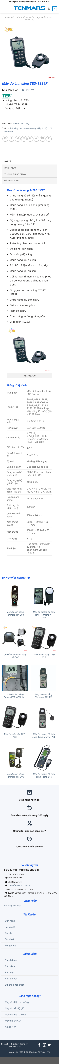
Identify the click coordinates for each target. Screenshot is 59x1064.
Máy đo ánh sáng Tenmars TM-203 (15, 613)
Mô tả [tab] (7, 161)
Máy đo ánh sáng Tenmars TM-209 (15, 775)
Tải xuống (10, 927)
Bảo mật (9, 972)
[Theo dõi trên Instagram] (44, 1045)
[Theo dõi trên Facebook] (39, 1045)
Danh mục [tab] (10, 168)
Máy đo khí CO (13, 1020)
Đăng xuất (10, 945)
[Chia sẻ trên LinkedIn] (43, 139)
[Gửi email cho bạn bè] (24, 139)
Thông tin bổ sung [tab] (15, 174)
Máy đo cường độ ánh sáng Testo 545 (44, 775)
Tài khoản (10, 939)
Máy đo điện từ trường (17, 1002)
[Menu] (4, 8)
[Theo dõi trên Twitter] (49, 1045)
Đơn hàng (10, 920)
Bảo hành (10, 966)
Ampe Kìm (10, 1027)
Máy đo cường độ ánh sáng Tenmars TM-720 (43, 735)
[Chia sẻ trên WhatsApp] (5, 139)
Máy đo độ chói (44, 128)
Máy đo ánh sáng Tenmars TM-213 (44, 695)
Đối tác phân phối (12, 905)
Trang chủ (9, 17)
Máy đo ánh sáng (21, 123)
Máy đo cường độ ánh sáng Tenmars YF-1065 (44, 615)
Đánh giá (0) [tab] (11, 180)
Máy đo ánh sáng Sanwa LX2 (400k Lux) (15, 695)
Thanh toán (11, 960)
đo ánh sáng (12, 128)
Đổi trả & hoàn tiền (14, 984)
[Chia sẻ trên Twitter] (18, 139)
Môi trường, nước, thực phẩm (31, 17)
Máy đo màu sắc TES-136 (15, 735)
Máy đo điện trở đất (15, 1014)
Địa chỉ (8, 933)
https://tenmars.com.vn (19, 885)
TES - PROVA (27, 89)
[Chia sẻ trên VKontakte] (36, 139)
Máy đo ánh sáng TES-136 (44, 656)
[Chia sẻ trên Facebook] (11, 139)
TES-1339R (7, 131)
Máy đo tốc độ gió (14, 1008)
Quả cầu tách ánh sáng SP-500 (15, 656)
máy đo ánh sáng (28, 128)
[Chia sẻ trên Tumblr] (49, 139)
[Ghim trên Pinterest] (30, 139)
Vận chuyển (11, 978)
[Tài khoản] (49, 8)
